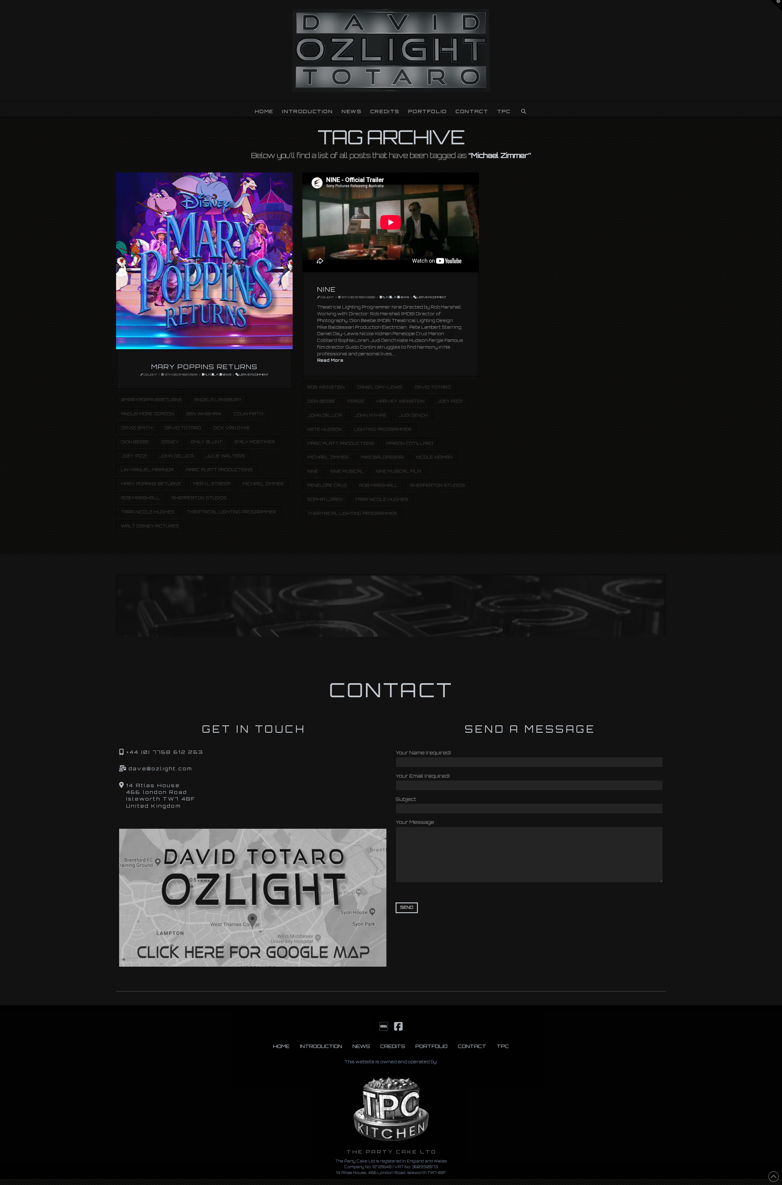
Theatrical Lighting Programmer (231, 511)
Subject (406, 799)
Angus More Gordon (147, 413)
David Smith (136, 427)
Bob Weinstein (326, 387)
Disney (170, 441)
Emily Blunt (206, 441)
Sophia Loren (324, 499)
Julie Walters (225, 456)
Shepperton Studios (199, 497)
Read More (330, 360)
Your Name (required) (423, 753)
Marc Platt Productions (219, 469)
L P (216, 374)
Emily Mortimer (255, 441)
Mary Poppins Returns (204, 367)
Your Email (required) (423, 776)
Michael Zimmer (263, 483)
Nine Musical (347, 471)
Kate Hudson (324, 429)
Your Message (415, 822)
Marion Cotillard (409, 443)
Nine (326, 289)
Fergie (356, 401)
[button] (776, 6)
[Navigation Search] (523, 109)
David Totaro (183, 427)
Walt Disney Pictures (150, 526)
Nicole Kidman (434, 457)
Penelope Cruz (327, 485)
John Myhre (370, 415)
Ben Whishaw (203, 413)
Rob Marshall (140, 497)
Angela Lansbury (218, 399)
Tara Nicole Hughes (147, 511)
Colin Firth (248, 413)
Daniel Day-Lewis (379, 387)
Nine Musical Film (398, 471)
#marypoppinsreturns (151, 399)
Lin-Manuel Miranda (147, 469)
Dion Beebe (135, 441)
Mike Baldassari (382, 457)
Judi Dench (413, 415)
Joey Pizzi (134, 456)
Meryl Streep (211, 483)
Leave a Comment (254, 374)
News (226, 374)
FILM (207, 374)
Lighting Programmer (382, 429)
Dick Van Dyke (231, 427)
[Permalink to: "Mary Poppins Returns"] (204, 260)
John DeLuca (176, 456)
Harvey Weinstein (401, 401)
